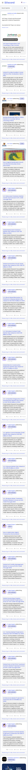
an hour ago (9, 68)
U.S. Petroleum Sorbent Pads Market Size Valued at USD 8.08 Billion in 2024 (12, 332)
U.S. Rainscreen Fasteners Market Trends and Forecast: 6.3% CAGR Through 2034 (13, 197)
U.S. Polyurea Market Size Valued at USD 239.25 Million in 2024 (14, 467)
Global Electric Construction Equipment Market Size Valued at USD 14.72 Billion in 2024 (13, 366)
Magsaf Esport (11, 524)
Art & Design (11, 190)
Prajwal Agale (11, 188)
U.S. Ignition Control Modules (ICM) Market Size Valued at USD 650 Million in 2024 (13, 434)
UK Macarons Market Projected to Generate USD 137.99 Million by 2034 (13, 699)
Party (10, 526)
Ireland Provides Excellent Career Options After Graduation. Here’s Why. (13, 74)
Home (21, 98)
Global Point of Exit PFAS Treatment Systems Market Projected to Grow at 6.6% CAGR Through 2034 (14, 665)
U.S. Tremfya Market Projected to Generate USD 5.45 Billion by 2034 (13, 633)
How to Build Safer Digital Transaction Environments (11, 533)
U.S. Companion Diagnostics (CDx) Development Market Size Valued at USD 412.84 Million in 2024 (14, 400)
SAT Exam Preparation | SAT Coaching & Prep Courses (11, 44)
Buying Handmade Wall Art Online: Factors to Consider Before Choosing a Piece (13, 119)
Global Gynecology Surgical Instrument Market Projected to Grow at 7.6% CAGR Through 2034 (13, 600)
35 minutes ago (10, 14)
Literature (11, 66)
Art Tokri (9, 98)
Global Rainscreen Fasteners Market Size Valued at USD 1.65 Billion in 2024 (12, 231)
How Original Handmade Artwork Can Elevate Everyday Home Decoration (13, 164)
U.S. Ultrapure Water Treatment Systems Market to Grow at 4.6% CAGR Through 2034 (13, 500)
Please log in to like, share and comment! (13, 59)
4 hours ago (9, 100)
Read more (5, 27)
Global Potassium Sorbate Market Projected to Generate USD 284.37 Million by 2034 (13, 733)
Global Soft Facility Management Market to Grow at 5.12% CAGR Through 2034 (13, 566)
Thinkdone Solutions (13, 758)
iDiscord (9, 2)
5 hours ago (9, 192)
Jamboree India (11, 13)
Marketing (11, 759)
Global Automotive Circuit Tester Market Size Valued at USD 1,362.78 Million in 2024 (13, 265)
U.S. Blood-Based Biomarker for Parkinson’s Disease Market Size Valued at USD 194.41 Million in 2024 (14, 299)
